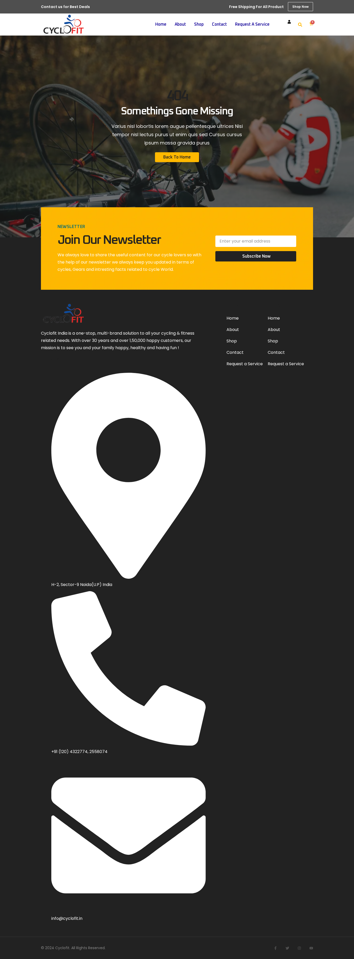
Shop (199, 24)
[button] (300, 24)
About (180, 24)
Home (160, 24)
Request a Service (252, 24)
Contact (219, 24)
